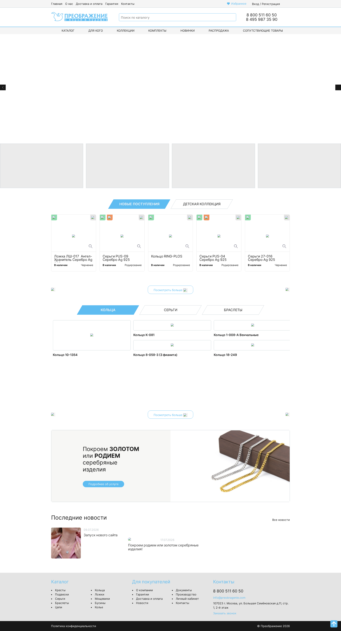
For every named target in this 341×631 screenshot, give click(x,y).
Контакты (127, 4)
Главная (56, 4)
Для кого (95, 30)
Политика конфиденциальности (73, 626)
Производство (186, 594)
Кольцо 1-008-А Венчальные (234, 335)
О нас (69, 4)
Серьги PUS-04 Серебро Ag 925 (213, 258)
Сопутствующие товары (263, 30)
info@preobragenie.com (229, 597)
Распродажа (219, 30)
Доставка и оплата (89, 4)
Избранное (238, 3)
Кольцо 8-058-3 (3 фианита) (154, 355)
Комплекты (157, 30)
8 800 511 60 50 (262, 14)
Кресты (60, 590)
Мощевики (102, 598)
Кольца (100, 590)
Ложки (99, 594)
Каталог (68, 30)
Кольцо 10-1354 (63, 355)
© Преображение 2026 (273, 626)
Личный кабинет (187, 598)
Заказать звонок (224, 613)
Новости (142, 603)
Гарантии (111, 4)
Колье (99, 607)
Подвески (62, 594)
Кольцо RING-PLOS (166, 256)
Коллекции (125, 30)
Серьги (60, 598)
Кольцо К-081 (142, 335)
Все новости (281, 520)
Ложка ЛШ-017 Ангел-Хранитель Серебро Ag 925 (73, 258)
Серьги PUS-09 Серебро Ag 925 (116, 258)
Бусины (100, 603)
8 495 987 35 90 (261, 19)
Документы (184, 590)
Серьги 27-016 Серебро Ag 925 (261, 258)
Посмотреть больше (168, 290)
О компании (144, 590)
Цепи (58, 607)
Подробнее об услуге (103, 484)
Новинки (187, 30)
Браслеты (62, 603)
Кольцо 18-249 (223, 355)
